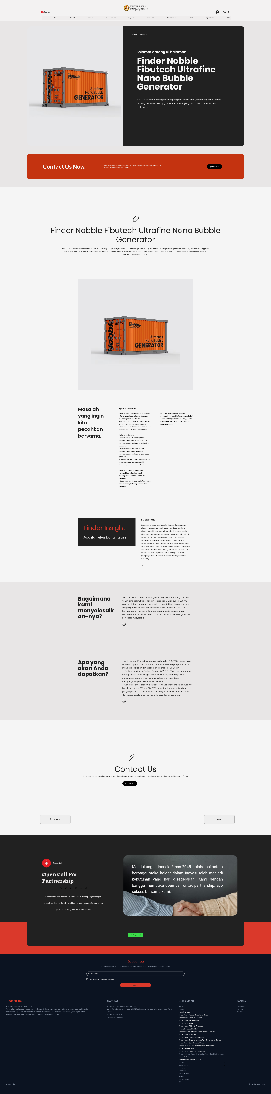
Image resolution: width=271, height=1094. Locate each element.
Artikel (181, 1076)
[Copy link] (86, 888)
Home (181, 1006)
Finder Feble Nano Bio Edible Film (192, 1051)
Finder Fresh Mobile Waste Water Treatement (196, 1046)
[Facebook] (61, 888)
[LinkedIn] (76, 888)
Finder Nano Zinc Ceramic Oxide (191, 1043)
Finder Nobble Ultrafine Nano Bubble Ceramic (197, 1032)
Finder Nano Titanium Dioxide (190, 1018)
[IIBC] (224, 1082)
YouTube (240, 1012)
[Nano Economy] (224, 1065)
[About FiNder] (224, 1073)
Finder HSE (183, 1071)
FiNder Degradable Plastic (189, 1029)
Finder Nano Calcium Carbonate (191, 1037)
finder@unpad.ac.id (114, 1014)
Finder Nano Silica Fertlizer (189, 1020)
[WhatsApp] (71, 888)
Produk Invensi (184, 1012)
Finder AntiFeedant (186, 1048)
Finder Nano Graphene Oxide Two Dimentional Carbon (200, 1040)
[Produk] (224, 1009)
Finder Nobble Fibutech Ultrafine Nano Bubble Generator (201, 1054)
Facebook (241, 1006)
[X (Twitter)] (66, 888)
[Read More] (151, 565)
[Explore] (124, 624)
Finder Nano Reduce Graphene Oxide (193, 1015)
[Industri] (224, 1062)
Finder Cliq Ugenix (186, 1023)
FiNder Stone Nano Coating (190, 1060)
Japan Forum (184, 1079)
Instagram (241, 1009)
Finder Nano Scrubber (187, 1034)
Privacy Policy (11, 1084)
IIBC (180, 1082)
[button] (67, 18)
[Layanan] (224, 1068)
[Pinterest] (81, 888)
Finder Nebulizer (185, 1057)
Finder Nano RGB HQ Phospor (191, 1026)
